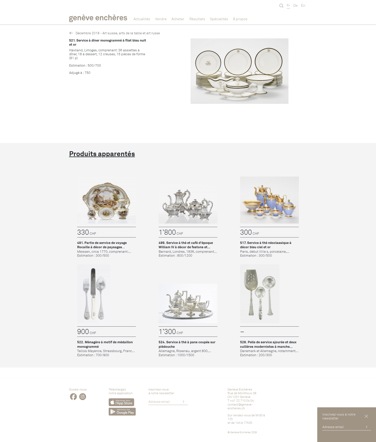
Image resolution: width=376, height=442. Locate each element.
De (295, 5)
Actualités (142, 19)
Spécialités (219, 19)
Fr (288, 5)
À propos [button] (240, 19)
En (303, 5)
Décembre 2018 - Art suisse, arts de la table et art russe (117, 33)
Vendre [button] (161, 19)
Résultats (197, 19)
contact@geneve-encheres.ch (240, 406)
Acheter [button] (178, 19)
